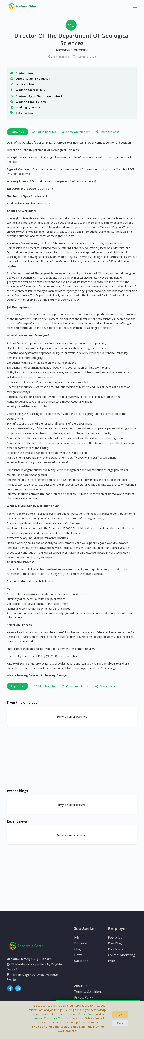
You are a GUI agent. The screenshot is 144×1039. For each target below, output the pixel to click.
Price (111, 961)
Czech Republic (60, 56)
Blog (77, 949)
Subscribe (81, 961)
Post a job (115, 937)
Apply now (17, 131)
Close (120, 1023)
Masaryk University (72, 50)
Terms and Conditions (43, 1018)
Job (76, 937)
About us (80, 986)
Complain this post (78, 132)
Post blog (115, 943)
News (78, 955)
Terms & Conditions (88, 992)
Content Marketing (121, 955)
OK (120, 1014)
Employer (81, 943)
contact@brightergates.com (31, 959)
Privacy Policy (83, 997)
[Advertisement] (72, 757)
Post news (115, 949)
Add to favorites (46, 132)
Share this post (109, 132)
